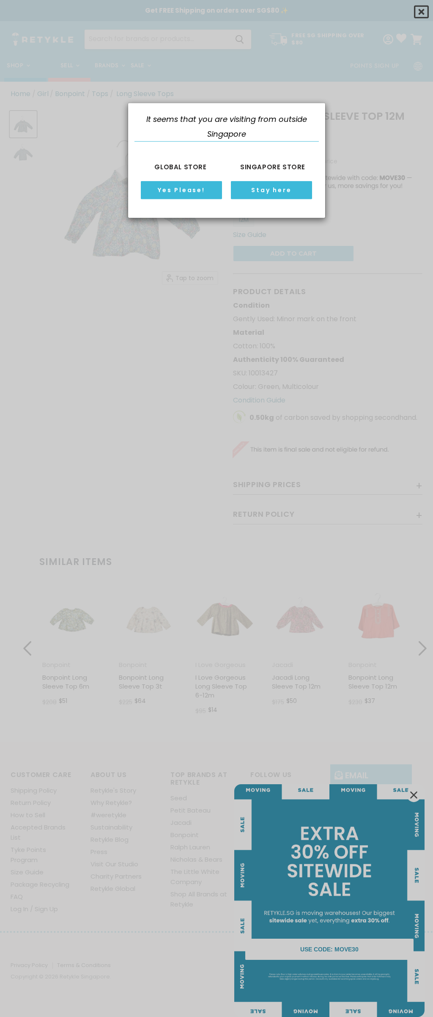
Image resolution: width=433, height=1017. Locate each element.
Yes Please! (181, 190)
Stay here (271, 190)
